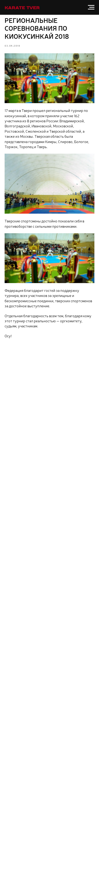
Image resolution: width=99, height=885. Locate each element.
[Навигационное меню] (91, 7)
